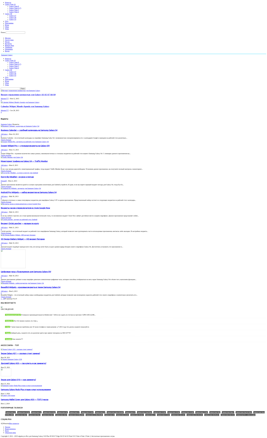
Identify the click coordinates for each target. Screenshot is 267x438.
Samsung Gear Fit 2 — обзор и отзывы (246, 414)
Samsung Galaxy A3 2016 (23, 412)
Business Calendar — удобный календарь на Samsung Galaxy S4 (29, 130)
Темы (7, 29)
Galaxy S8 (8, 14)
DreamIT (4, 181)
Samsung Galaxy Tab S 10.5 (227, 414)
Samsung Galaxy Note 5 (34, 414)
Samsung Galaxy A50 (62, 412)
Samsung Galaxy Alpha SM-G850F (115, 412)
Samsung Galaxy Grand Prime (144, 412)
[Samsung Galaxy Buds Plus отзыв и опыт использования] (21, 385)
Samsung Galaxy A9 (100, 412)
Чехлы (7, 42)
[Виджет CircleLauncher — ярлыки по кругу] (19, 219)
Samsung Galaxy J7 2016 (201, 412)
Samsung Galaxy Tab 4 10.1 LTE (194, 414)
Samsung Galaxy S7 (150, 414)
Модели (8, 38)
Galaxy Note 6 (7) (15, 8)
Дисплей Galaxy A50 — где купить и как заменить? (23, 363)
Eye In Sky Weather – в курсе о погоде (17, 177)
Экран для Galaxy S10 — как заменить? (18, 380)
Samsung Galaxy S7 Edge (163, 414)
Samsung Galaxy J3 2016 (173, 412)
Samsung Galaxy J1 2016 (159, 412)
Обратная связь (10, 433)
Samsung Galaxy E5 (130, 412)
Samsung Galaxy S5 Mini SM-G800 (94, 414)
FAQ (6, 21)
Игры (7, 25)
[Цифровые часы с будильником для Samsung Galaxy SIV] (13, 267)
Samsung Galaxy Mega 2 (228, 412)
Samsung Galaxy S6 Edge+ (137, 414)
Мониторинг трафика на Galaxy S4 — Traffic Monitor (24, 161)
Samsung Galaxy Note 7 (47, 414)
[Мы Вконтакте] (2, 307)
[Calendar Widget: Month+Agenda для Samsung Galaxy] (20, 102)
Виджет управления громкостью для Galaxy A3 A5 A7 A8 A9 (28, 95)
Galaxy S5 (12, 19)
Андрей (8, 339)
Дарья (8, 333)
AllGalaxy (4, 134)
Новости (8, 2)
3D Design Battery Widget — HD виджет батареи (23, 239)
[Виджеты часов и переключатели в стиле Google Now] (21, 204)
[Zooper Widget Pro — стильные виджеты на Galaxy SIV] (25, 142)
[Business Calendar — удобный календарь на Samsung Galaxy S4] (20, 126)
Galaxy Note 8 (14, 6)
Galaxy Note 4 (14, 12)
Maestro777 (5, 98)
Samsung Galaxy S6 (109, 414)
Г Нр (7, 327)
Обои (7, 27)
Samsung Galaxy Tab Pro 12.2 (212, 414)
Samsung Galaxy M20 (215, 412)
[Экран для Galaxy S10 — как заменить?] (6, 375)
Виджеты (8, 44)
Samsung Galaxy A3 (10, 412)
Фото (7, 431)
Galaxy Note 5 (14, 10)
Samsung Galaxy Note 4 (21, 414)
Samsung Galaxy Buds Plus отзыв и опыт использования (26, 389)
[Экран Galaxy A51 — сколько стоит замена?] (17, 349)
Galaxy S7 (12, 16)
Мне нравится (14, 423)
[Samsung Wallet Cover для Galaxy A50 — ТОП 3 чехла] (8, 395)
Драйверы (8, 47)
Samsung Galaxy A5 (36, 412)
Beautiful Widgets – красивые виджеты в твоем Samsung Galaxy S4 (30, 287)
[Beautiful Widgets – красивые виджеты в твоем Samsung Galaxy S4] (22, 283)
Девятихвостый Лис (13, 315)
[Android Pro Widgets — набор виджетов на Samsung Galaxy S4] (21, 188)
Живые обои (9, 45)
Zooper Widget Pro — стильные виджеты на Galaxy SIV (25, 146)
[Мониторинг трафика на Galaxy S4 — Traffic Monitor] (12, 157)
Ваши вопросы (10, 429)
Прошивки (9, 49)
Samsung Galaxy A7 (74, 412)
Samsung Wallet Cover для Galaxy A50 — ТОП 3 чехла (24, 399)
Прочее (7, 427)
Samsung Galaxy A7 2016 (87, 412)
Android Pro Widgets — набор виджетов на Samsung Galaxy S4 (29, 192)
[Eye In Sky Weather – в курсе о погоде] (19, 173)
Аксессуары (9, 40)
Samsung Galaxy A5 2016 (49, 412)
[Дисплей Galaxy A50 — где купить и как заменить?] (11, 359)
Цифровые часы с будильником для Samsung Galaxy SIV (26, 272)
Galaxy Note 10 (10, 4)
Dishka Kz (9, 321)
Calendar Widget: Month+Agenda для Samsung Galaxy (25, 106)
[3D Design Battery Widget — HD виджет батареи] (18, 235)
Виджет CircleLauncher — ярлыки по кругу (20, 223)
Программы (9, 23)
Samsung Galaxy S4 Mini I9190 (76, 414)
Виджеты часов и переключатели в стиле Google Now (25, 208)
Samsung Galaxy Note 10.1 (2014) (243, 412)
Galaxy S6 (12, 17)
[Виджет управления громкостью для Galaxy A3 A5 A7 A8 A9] (20, 90)
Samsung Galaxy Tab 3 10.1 (178, 414)
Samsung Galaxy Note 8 (61, 414)
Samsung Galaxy (6, 124)
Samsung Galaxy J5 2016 (187, 412)
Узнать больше (6, 140)
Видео (7, 51)
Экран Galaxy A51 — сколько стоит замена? (20, 353)
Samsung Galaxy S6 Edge (122, 414)
